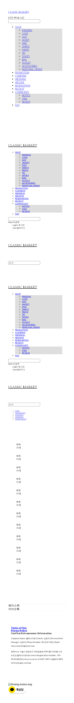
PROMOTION (22, 72)
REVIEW (26, 101)
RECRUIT (19, 88)
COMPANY (20, 75)
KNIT (24, 43)
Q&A (24, 98)
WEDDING (20, 79)
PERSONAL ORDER (32, 69)
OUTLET (26, 62)
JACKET (25, 40)
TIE (23, 53)
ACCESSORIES (29, 66)
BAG (24, 59)
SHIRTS (26, 46)
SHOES (26, 56)
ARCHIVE (19, 82)
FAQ (17, 105)
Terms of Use (19, 627)
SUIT (24, 36)
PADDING (27, 30)
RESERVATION (22, 85)
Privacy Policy (19, 630)
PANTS (25, 49)
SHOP (18, 27)
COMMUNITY (22, 92)
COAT (25, 33)
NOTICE (26, 95)
